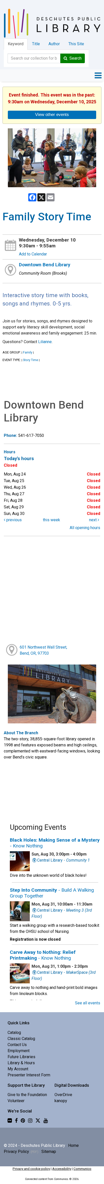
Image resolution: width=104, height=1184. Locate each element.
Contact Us (17, 1044)
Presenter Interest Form (29, 1075)
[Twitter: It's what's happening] (37, 1120)
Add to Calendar (33, 254)
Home (73, 1145)
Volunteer (16, 1100)
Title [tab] (36, 43)
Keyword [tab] (15, 43)
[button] (98, 75)
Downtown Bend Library (44, 265)
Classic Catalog (21, 1038)
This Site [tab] (76, 43)
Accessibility (61, 1169)
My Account (18, 1069)
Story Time (30, 360)
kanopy (61, 1100)
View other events (52, 114)
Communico (82, 1169)
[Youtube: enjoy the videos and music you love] (45, 1120)
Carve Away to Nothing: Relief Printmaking (43, 955)
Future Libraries (21, 1056)
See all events (87, 1003)
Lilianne (45, 341)
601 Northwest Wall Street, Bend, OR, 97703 (43, 650)
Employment (19, 1050)
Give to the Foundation (27, 1094)
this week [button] (51, 519)
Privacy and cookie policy (31, 1169)
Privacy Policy (16, 1151)
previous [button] (13, 519)
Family (27, 352)
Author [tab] (54, 43)
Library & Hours (21, 1062)
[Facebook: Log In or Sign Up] (16, 1120)
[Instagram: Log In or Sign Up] (30, 1120)
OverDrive (63, 1094)
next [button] (93, 519)
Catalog (14, 1032)
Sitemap (48, 1151)
